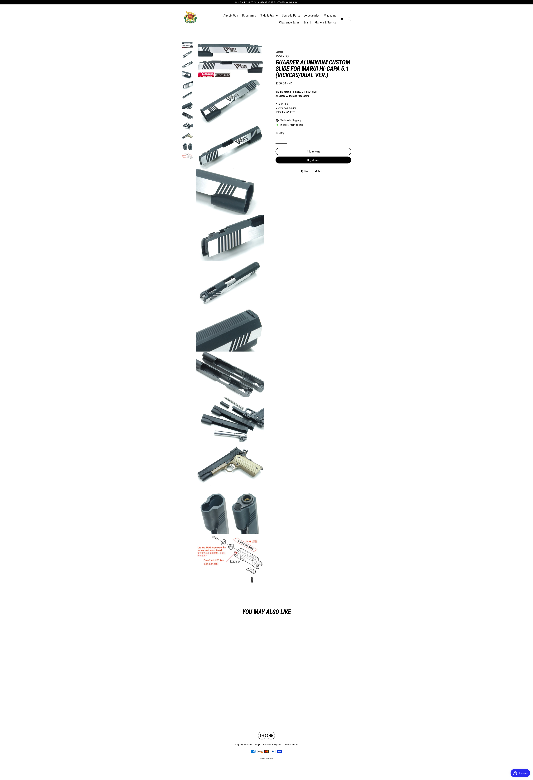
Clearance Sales (289, 22)
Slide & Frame (269, 15)
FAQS (257, 744)
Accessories (312, 15)
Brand (307, 22)
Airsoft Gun (230, 15)
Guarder (279, 52)
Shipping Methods (243, 744)
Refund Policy (291, 744)
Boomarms (249, 15)
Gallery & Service (325, 22)
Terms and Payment (272, 744)
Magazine (330, 15)
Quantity (280, 133)
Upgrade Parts (291, 15)
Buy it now (313, 160)
